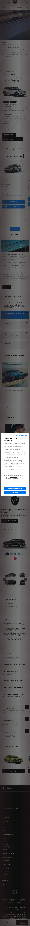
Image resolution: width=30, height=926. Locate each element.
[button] (21, 435)
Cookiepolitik (13, 477)
